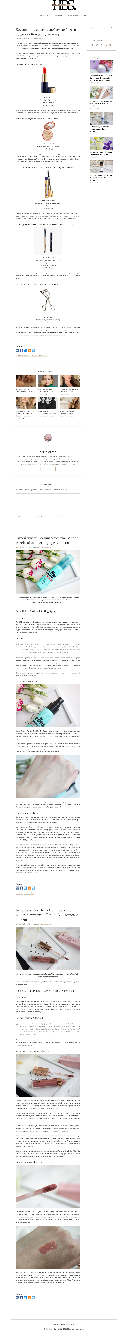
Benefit (19, 893)
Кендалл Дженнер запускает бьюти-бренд (24, 390)
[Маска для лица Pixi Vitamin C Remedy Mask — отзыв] (101, 143)
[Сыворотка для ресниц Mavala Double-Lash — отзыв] (101, 118)
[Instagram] (106, 45)
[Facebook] (21, 350)
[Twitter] (33, 350)
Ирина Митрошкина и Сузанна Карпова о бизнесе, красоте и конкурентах (48, 413)
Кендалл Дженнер (23, 355)
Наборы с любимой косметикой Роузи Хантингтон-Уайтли (67, 413)
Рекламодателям (67, 1325)
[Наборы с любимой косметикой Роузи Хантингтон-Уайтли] (70, 403)
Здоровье (57, 15)
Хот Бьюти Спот (51, 1329)
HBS (85, 15)
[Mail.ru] (25, 350)
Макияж (18, 38)
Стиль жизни (72, 15)
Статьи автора (48, 469)
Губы (18, 1303)
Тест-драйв (29, 893)
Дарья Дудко (42, 39)
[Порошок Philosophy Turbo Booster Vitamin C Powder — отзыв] (101, 166)
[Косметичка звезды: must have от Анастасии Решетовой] (70, 381)
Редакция (56, 1325)
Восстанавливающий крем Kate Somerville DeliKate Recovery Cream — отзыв (101, 77)
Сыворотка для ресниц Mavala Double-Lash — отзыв (99, 129)
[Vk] (110, 45)
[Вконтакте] (17, 350)
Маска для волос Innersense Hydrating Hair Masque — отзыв (101, 103)
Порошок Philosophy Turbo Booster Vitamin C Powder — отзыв (101, 177)
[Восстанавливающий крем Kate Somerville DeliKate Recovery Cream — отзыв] (101, 66)
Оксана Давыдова (44, 547)
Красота (42, 15)
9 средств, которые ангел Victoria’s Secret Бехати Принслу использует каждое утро (25, 414)
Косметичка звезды (39, 355)
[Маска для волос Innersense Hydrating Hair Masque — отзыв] (101, 92)
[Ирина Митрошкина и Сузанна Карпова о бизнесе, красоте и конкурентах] (48, 403)
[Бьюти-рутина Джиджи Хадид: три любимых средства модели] (48, 381)
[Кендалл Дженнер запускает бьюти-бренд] (26, 381)
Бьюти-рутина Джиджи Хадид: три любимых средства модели (46, 391)
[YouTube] (101, 45)
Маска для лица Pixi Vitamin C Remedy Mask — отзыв (101, 153)
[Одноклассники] (29, 350)
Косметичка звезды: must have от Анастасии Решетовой (69, 391)
